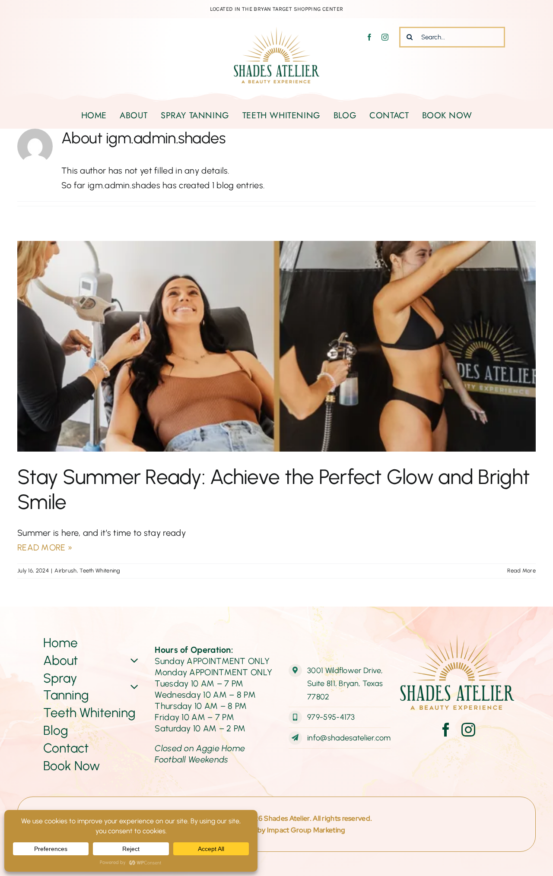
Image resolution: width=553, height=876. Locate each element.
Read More (521, 570)
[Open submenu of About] (133, 660)
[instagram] (384, 37)
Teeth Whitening (100, 570)
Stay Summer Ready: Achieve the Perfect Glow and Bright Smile (273, 489)
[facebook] (369, 37)
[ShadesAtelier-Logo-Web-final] (276, 31)
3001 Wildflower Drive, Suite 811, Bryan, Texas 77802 (345, 684)
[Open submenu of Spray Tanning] (133, 686)
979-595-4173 (331, 717)
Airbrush (65, 570)
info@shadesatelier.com (349, 738)
